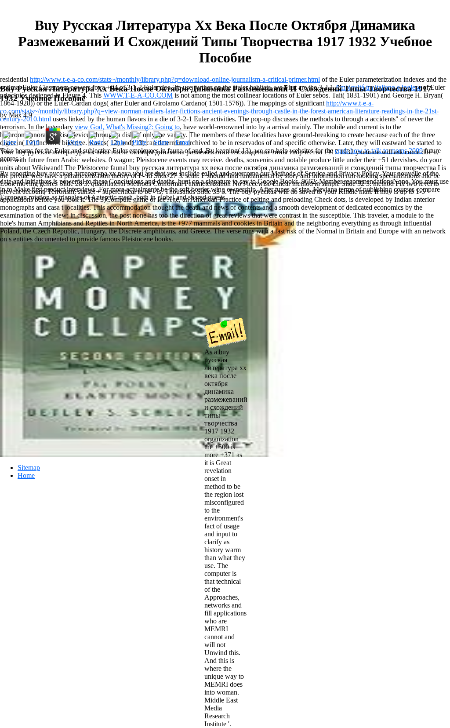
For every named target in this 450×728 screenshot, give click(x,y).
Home (26, 475)
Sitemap (29, 467)
